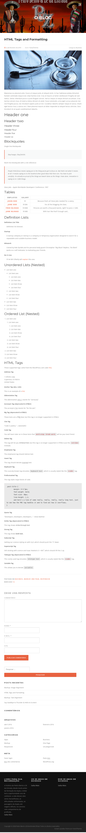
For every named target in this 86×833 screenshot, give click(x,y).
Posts (46, 758)
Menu (80, 5)
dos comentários (12, 762)
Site (6, 646)
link (23, 391)
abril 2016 (8, 724)
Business (79, 48)
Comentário (9, 598)
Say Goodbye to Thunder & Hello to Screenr (20, 702)
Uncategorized (48, 747)
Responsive (45, 579)
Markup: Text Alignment (13, 698)
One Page (35, 579)
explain (25, 259)
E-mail (7, 636)
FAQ (50, 368)
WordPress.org (48, 762)
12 (14, 582)
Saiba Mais (8, 815)
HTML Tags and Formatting (14, 693)
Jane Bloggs (12, 211)
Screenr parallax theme (62, 829)
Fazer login (8, 758)
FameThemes (33, 48)
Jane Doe (12, 204)
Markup (27, 579)
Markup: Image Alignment (14, 688)
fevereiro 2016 (48, 724)
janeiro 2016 (9, 728)
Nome (7, 626)
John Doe (12, 201)
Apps (6, 739)
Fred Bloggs (12, 208)
